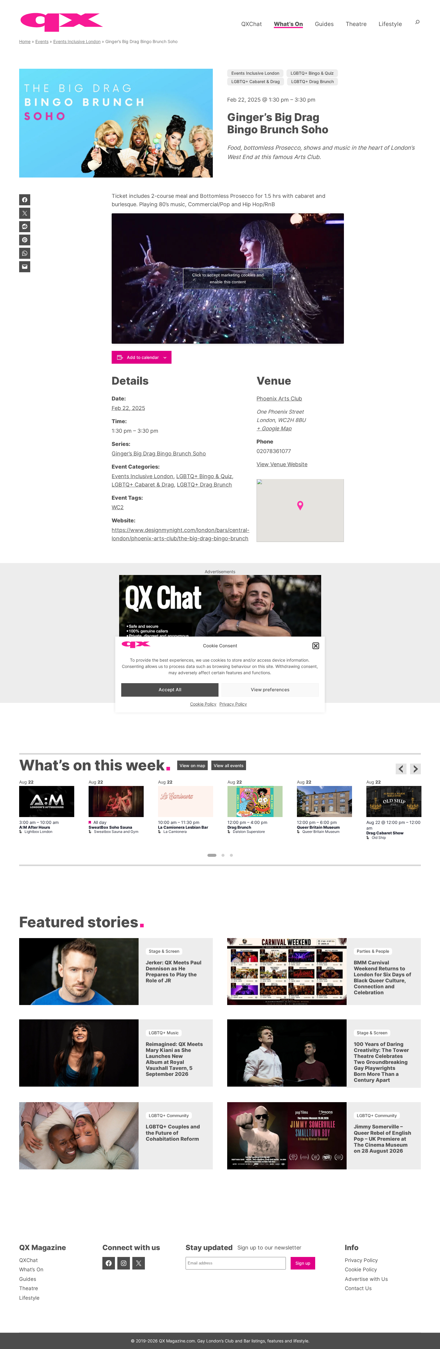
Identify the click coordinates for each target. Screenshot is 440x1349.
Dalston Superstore (249, 831)
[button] (316, 646)
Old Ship (379, 837)
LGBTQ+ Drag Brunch (312, 81)
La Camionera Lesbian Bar (183, 827)
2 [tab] (222, 855)
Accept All (170, 689)
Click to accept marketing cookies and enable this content (228, 278)
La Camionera (175, 831)
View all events (229, 765)
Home (25, 41)
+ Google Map (274, 428)
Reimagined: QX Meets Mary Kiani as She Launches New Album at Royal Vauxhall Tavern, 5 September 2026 (174, 1059)
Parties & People (373, 951)
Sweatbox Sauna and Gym (116, 831)
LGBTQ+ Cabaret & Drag (255, 81)
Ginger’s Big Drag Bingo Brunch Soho (159, 453)
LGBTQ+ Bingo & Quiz (312, 73)
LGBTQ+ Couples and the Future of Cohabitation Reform (173, 1133)
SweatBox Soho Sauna (110, 827)
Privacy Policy (233, 703)
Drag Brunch (239, 827)
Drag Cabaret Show (384, 833)
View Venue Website (282, 464)
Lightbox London (38, 831)
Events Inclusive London (77, 41)
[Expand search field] (417, 24)
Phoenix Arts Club (279, 398)
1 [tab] (211, 855)
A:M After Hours (34, 827)
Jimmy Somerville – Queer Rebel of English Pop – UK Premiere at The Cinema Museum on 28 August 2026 (382, 1139)
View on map (192, 765)
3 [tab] (231, 855)
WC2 (118, 507)
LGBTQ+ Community (169, 1115)
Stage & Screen (164, 951)
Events (41, 41)
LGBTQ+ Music (164, 1032)
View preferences (270, 689)
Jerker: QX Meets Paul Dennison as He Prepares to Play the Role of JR (173, 972)
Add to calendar (143, 357)
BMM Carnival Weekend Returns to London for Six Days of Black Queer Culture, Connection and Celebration (382, 977)
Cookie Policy (203, 703)
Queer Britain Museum (318, 827)
